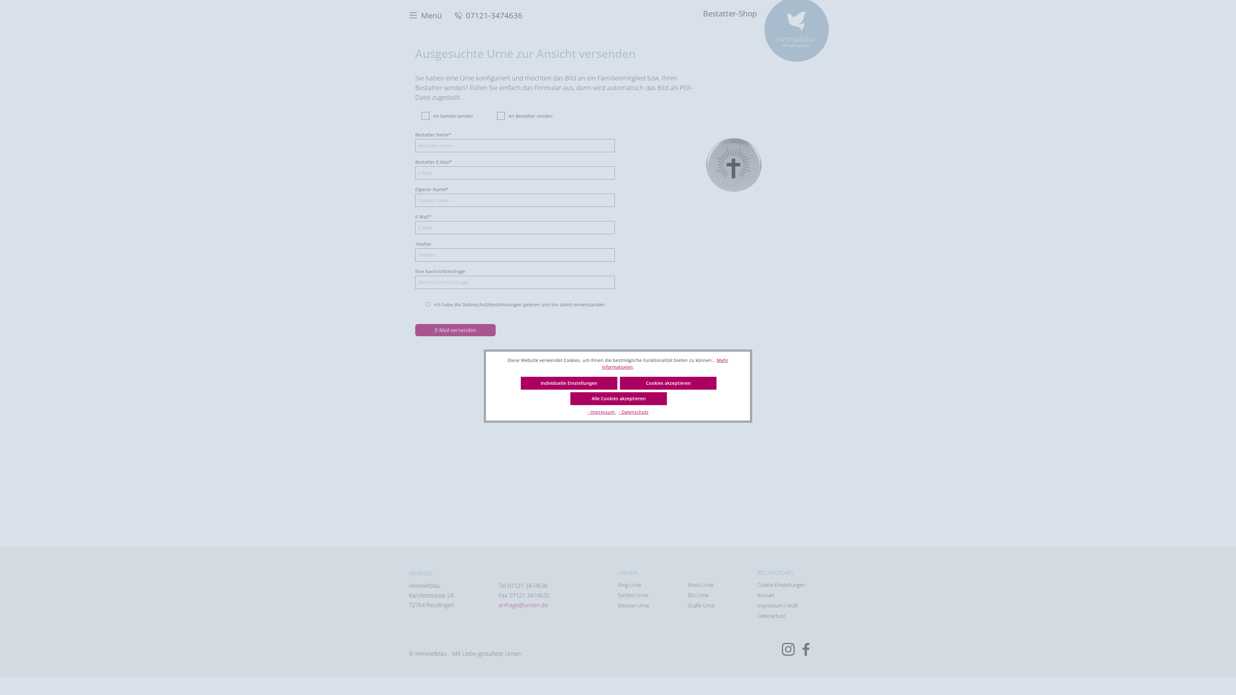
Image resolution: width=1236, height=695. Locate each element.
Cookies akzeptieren (668, 383)
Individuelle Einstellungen (569, 383)
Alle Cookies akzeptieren (619, 398)
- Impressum (601, 412)
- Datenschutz (634, 412)
